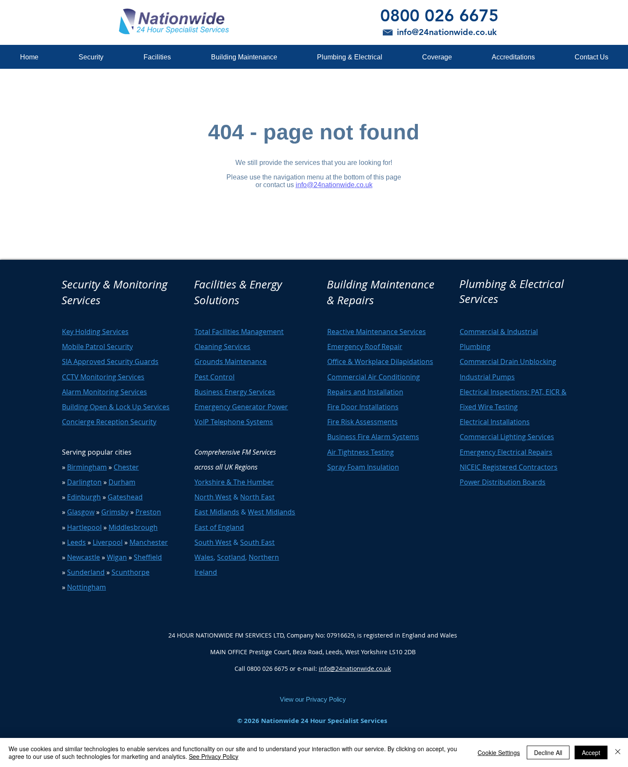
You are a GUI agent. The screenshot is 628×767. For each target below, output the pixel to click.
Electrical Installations (495, 421)
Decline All (548, 752)
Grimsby (115, 512)
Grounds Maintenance (230, 361)
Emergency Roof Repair (364, 346)
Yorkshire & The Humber (234, 482)
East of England (219, 527)
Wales (204, 557)
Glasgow (80, 512)
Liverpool (108, 542)
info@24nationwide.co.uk (355, 668)
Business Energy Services (234, 392)
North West (213, 497)
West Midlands (271, 512)
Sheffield (148, 557)
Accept (591, 752)
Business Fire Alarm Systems (373, 436)
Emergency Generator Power (241, 406)
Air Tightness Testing (360, 452)
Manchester (148, 542)
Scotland (231, 557)
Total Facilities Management (239, 331)
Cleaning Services (222, 346)
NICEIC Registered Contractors (509, 467)
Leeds (76, 542)
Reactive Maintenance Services (376, 331)
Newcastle (83, 557)
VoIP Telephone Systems (233, 421)
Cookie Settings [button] (499, 752)
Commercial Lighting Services (507, 436)
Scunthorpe (131, 572)
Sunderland (86, 572)
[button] (90, 57)
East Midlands (216, 512)
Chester (126, 467)
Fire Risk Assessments (362, 421)
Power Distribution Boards (503, 482)
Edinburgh (84, 497)
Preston (148, 512)
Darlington (84, 482)
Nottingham (86, 587)
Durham (122, 482)
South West (213, 542)
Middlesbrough (133, 527)
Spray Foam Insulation (363, 467)
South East (257, 542)
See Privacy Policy (213, 756)
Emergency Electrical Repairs (506, 452)
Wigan (117, 557)
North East (257, 497)
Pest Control (214, 377)
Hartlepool (84, 527)
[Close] (618, 752)
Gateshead (125, 497)
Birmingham (87, 467)
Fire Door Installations (363, 406)
